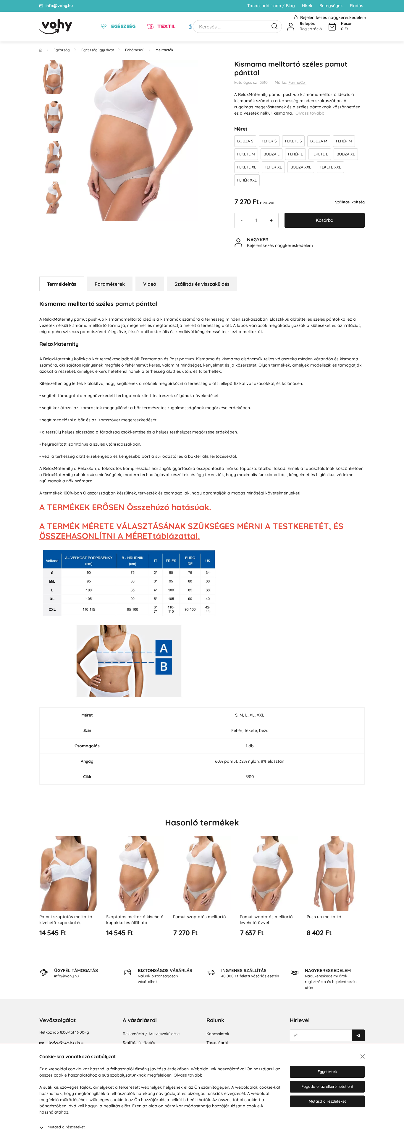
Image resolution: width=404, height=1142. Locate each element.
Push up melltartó (324, 916)
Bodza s (245, 141)
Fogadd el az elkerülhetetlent (327, 1086)
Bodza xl (346, 154)
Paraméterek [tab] (110, 284)
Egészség (123, 26)
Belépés (307, 23)
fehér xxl (247, 180)
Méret (241, 129)
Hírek (307, 5)
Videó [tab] (149, 284)
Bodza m (318, 141)
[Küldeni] (358, 1035)
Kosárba (324, 220)
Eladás (356, 5)
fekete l (319, 154)
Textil (166, 26)
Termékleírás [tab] (61, 284)
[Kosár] (332, 26)
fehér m (344, 141)
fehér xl (273, 167)
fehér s (269, 141)
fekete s (293, 141)
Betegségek (331, 5)
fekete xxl (330, 167)
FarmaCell (297, 82)
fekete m (246, 154)
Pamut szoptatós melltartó (199, 916)
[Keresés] (274, 25)
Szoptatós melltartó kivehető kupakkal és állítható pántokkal (135, 922)
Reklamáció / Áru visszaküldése (151, 1033)
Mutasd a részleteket (66, 1127)
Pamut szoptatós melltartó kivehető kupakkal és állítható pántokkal (65, 922)
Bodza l (271, 154)
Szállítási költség (350, 202)
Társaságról (217, 1042)
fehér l (295, 154)
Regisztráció (311, 28)
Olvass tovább (309, 113)
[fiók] (291, 26)
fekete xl (246, 167)
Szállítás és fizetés (139, 1042)
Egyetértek (327, 1071)
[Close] (362, 1056)
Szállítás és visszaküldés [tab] (202, 284)
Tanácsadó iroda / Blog (271, 5)
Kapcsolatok (217, 1033)
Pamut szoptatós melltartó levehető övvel (266, 919)
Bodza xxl (300, 167)
